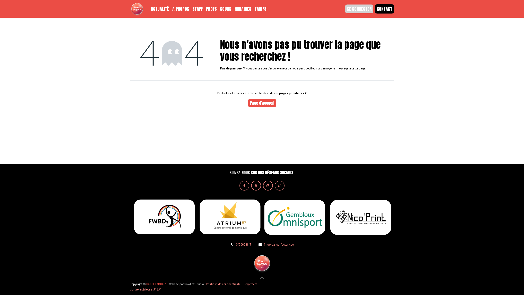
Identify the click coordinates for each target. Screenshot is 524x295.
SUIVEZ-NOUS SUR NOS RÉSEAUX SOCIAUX (261, 172)
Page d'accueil (262, 103)
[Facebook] (244, 186)
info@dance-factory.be (279, 244)
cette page (358, 68)
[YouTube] (256, 186)
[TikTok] (280, 186)
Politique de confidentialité (223, 284)
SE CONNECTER (359, 9)
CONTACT (384, 9)
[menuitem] (160, 9)
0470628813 (243, 244)
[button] (262, 278)
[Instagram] (268, 186)
